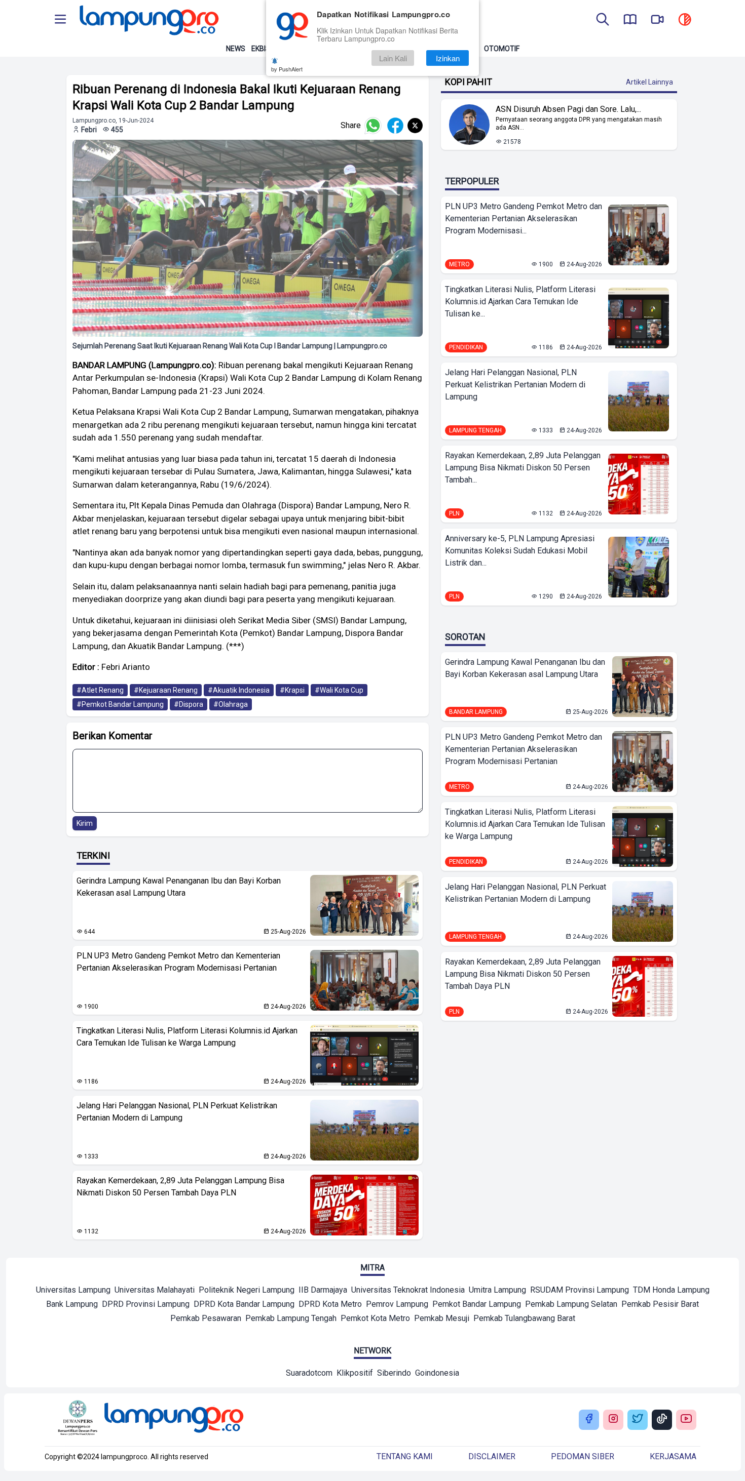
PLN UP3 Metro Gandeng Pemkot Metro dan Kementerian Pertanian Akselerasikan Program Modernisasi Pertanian (178, 962)
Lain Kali (393, 58)
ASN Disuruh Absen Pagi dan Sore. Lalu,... (568, 109)
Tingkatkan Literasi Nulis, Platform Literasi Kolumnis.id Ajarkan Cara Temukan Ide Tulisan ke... (520, 301)
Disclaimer (491, 1456)
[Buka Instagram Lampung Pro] (613, 1419)
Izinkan (448, 58)
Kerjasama (673, 1456)
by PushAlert (287, 69)
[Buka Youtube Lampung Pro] (686, 1419)
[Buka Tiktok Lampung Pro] (662, 1419)
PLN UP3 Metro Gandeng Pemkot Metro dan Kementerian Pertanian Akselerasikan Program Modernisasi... (523, 218)
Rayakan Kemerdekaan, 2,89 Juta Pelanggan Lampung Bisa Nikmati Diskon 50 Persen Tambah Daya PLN (180, 1186)
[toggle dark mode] (684, 20)
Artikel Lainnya (649, 82)
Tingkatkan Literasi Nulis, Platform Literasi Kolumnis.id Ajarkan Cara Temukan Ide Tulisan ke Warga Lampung (187, 1037)
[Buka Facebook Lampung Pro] (589, 1419)
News (235, 49)
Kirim (85, 823)
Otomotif (501, 49)
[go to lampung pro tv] (657, 20)
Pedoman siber (582, 1456)
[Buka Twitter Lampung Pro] (637, 1419)
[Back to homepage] (148, 20)
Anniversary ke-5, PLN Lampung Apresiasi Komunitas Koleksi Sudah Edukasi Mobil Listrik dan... (519, 551)
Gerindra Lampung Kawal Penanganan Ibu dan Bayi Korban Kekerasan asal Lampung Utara (179, 887)
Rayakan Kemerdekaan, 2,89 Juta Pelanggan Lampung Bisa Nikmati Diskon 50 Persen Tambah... (523, 468)
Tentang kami (405, 1456)
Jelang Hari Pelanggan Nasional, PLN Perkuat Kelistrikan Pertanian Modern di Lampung (177, 1112)
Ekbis (260, 49)
